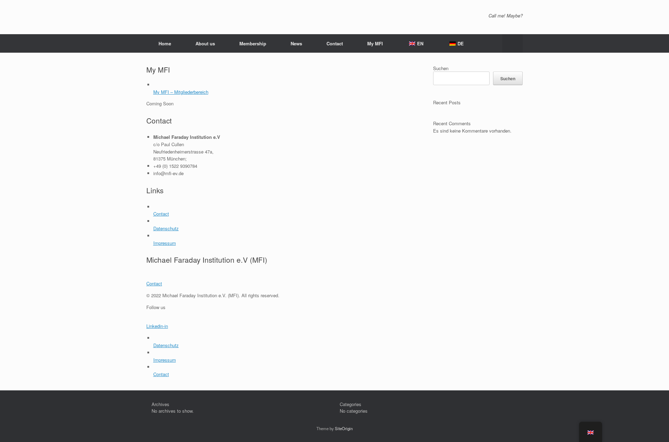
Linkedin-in (157, 326)
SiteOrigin (344, 428)
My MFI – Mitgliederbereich (180, 92)
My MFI (375, 43)
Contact (334, 43)
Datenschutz (166, 228)
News (296, 43)
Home (165, 43)
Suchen (440, 68)
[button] (512, 43)
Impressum (164, 243)
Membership (252, 43)
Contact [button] (154, 283)
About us (205, 43)
